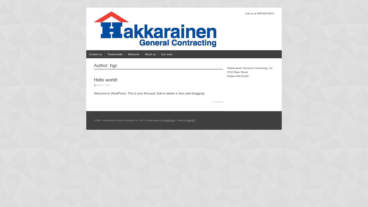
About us (150, 54)
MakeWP (191, 120)
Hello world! (105, 79)
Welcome (133, 54)
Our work (166, 54)
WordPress (169, 120)
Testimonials (115, 54)
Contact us (95, 54)
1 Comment (217, 102)
